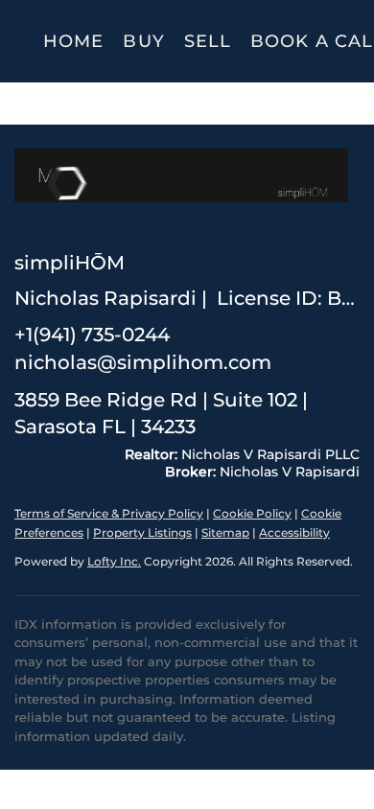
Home (73, 41)
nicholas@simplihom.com (142, 362)
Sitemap (225, 532)
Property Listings (142, 532)
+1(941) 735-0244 (92, 334)
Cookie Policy (252, 513)
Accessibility (294, 532)
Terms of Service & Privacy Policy (108, 513)
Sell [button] (207, 41)
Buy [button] (143, 41)
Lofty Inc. (114, 561)
